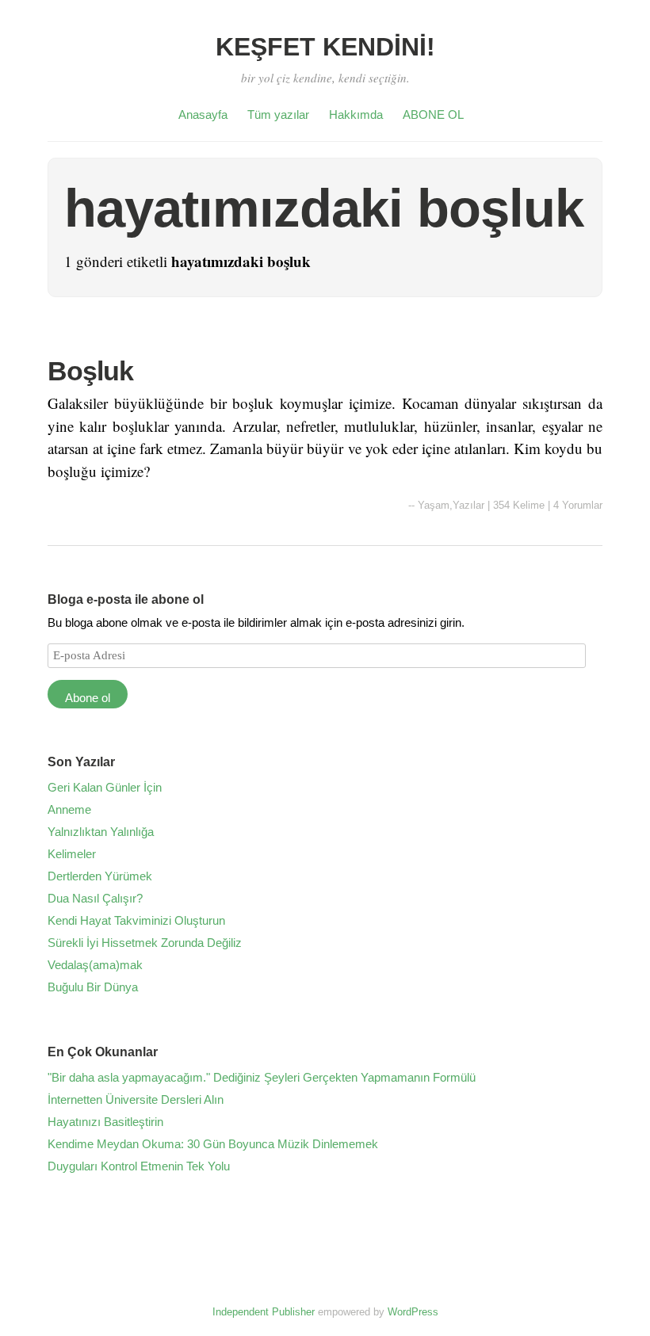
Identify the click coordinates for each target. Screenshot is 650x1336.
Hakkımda (356, 114)
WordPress (413, 1312)
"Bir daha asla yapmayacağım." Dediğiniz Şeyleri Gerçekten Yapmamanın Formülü (262, 1077)
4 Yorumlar (577, 505)
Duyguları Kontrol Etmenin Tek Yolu (139, 1166)
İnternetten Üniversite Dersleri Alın (136, 1099)
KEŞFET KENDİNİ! (325, 46)
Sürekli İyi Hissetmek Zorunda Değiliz (145, 942)
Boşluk (90, 371)
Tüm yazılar (278, 114)
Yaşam (433, 505)
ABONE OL (433, 114)
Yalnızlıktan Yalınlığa (101, 831)
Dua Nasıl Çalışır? (95, 898)
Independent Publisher (263, 1312)
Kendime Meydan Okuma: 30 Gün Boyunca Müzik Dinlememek (213, 1144)
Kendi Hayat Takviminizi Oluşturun (136, 920)
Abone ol (87, 697)
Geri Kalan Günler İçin (105, 787)
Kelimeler (72, 854)
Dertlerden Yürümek (100, 876)
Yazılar (468, 505)
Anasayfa (203, 114)
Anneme (69, 809)
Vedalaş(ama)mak (95, 964)
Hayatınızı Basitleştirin (105, 1121)
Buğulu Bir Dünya (93, 987)
